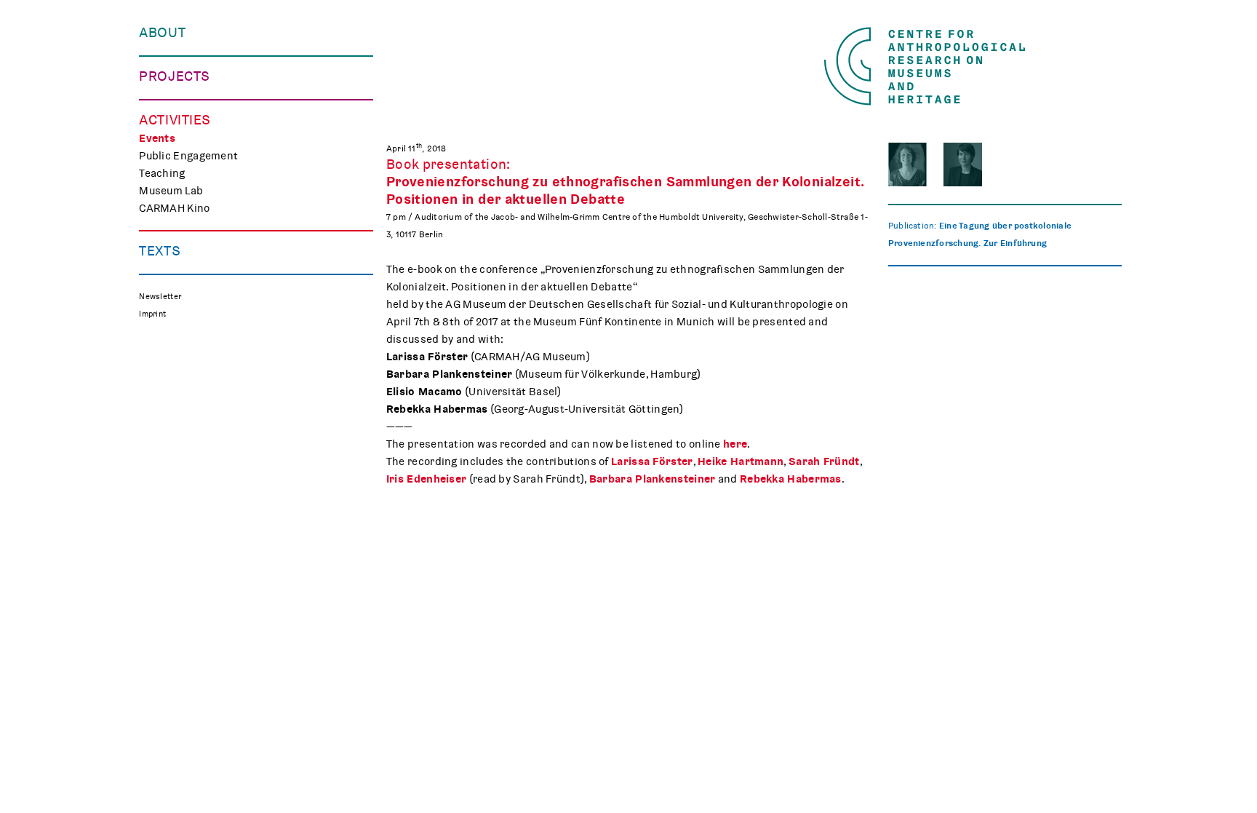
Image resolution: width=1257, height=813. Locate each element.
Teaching (162, 173)
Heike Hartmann (740, 461)
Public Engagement (188, 155)
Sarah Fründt (824, 461)
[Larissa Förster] (907, 164)
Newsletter (160, 296)
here (735, 444)
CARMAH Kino (174, 208)
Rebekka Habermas (791, 479)
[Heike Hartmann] (962, 164)
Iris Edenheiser (426, 479)
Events (157, 138)
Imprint (152, 314)
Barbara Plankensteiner (652, 479)
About (162, 32)
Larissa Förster (652, 461)
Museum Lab (171, 190)
